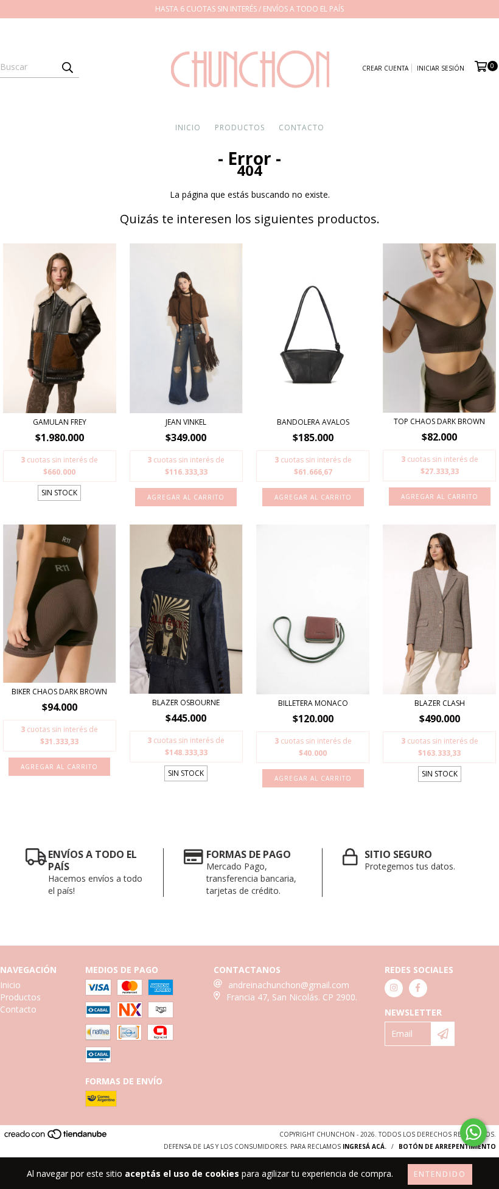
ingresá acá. (364, 1146)
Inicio (188, 127)
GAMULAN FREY (59, 422)
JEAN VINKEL (186, 422)
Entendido (440, 1174)
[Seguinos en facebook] (418, 988)
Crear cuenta (385, 68)
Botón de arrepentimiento (447, 1146)
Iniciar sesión (440, 68)
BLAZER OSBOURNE (186, 702)
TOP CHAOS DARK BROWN (439, 421)
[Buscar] (67, 67)
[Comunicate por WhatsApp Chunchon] (473, 1132)
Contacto (301, 127)
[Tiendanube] (56, 1137)
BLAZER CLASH (439, 703)
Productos (240, 127)
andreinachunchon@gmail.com (288, 985)
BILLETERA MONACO (313, 703)
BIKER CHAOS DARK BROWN (59, 691)
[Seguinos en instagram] (394, 988)
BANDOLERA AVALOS (313, 422)
